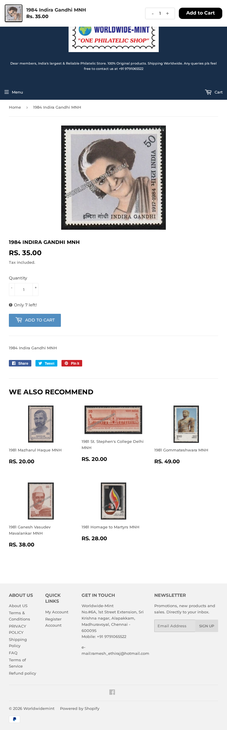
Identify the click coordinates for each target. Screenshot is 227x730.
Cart (218, 92)
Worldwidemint (38, 708)
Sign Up (206, 626)
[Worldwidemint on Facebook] (112, 693)
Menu (17, 92)
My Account (56, 612)
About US (18, 605)
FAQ (13, 652)
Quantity (18, 278)
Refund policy (22, 673)
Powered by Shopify (79, 708)
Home (15, 107)
